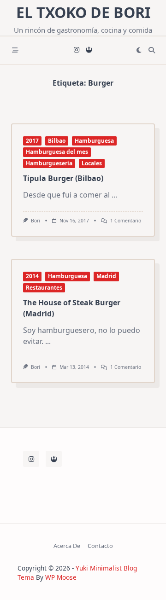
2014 (32, 276)
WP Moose (61, 577)
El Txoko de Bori (83, 12)
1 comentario (125, 220)
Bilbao (56, 141)
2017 (32, 141)
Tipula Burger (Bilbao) (63, 178)
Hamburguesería (49, 163)
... (114, 195)
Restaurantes (44, 287)
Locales (92, 163)
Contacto (100, 545)
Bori (35, 220)
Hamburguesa (94, 141)
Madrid (106, 276)
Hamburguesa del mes (57, 152)
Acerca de (66, 545)
